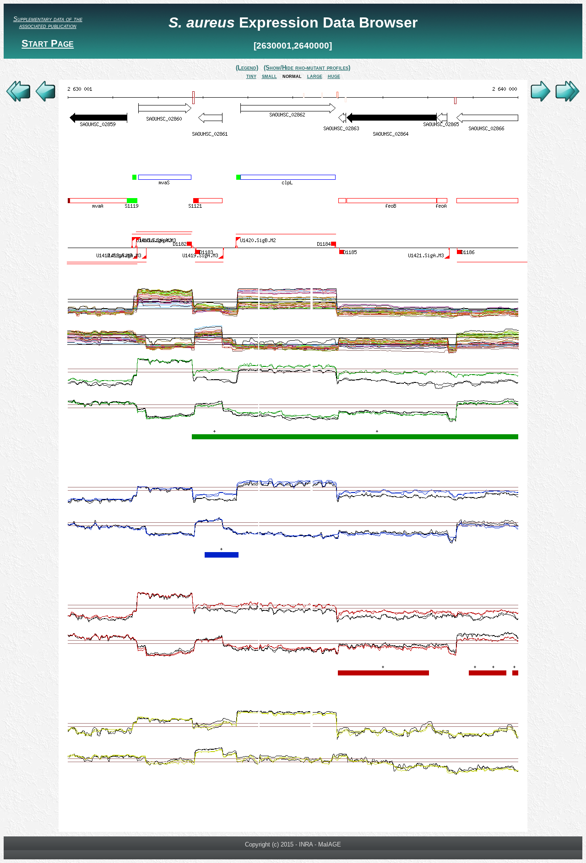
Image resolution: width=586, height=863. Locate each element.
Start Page (48, 43)
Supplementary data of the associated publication (47, 22)
